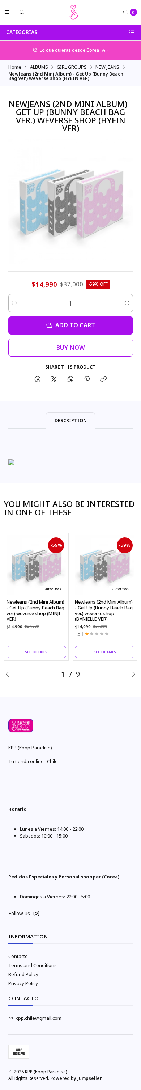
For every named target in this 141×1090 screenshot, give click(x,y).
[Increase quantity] (127, 303)
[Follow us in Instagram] (36, 913)
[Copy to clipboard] (103, 379)
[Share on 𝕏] (54, 379)
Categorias (21, 32)
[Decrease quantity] (14, 303)
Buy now (70, 347)
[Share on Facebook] (37, 379)
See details (36, 652)
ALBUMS (39, 67)
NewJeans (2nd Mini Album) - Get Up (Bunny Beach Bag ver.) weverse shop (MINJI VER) (35, 610)
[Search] (22, 12)
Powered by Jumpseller (76, 1078)
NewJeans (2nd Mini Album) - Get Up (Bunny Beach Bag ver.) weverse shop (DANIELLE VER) (104, 610)
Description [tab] (71, 420)
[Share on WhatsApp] (70, 379)
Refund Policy (23, 974)
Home (14, 67)
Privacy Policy (23, 983)
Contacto (18, 956)
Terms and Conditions (32, 965)
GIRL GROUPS (72, 67)
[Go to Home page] (74, 12)
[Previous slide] (7, 674)
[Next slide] (133, 674)
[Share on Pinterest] (87, 379)
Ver (105, 50)
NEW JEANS (107, 67)
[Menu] (6, 12)
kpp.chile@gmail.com (38, 1018)
